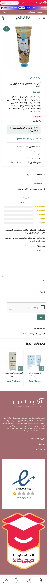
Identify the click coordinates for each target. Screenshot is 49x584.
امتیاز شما (41, 246)
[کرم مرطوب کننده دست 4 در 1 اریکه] (13, 361)
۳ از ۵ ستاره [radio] (29, 246)
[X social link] (25, 162)
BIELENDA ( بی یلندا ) (32, 78)
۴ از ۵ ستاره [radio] (27, 246)
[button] (41, 368)
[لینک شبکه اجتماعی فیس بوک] (28, 162)
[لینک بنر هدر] (23, 8)
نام (43, 280)
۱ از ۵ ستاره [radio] (33, 246)
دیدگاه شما (40, 250)
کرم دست (29, 157)
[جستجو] (4, 12)
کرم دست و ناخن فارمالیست (34, 374)
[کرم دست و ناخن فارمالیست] (34, 361)
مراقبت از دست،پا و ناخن (26, 150)
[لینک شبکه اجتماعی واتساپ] (15, 162)
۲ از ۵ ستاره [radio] (31, 246)
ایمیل (42, 291)
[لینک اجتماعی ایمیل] (21, 162)
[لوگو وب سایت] (23, 18)
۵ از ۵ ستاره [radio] (25, 246)
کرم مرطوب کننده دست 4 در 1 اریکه (13, 374)
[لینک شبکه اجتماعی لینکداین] (18, 162)
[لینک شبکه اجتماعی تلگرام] (11, 162)
